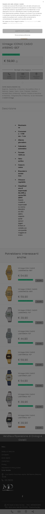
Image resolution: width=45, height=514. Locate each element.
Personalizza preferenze (22, 35)
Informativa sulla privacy (14, 23)
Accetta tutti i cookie (22, 31)
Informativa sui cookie (31, 21)
